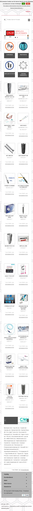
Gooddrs (16, 434)
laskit (16, 458)
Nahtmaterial (21, 441)
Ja (23, 3)
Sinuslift (24, 447)
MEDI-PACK (11, 438)
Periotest (18, 445)
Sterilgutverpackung (11, 449)
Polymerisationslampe (11, 447)
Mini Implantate (9, 441)
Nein (28, 3)
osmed (17, 460)
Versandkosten (9, 107)
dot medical (8, 458)
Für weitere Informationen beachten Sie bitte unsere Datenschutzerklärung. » (16, 7)
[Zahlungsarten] (23, 495)
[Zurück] (5, 420)
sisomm (7, 464)
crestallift (24, 455)
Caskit (23, 428)
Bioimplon (8, 428)
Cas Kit (16, 428)
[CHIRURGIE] (9, 46)
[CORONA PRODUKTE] (23, 65)
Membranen (21, 438)
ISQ (8, 436)
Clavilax (7, 430)
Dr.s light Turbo (12, 432)
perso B (22, 462)
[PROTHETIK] (23, 46)
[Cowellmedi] (25, 420)
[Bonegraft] (11, 420)
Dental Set (16, 430)
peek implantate (12, 462)
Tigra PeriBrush (10, 453)
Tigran (20, 453)
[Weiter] (28, 420)
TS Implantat (23, 451)
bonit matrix (14, 455)
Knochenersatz (17, 436)
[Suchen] (4, 19)
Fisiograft (8, 434)
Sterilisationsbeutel (11, 451)
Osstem (15, 443)
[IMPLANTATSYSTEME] (9, 65)
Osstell (7, 443)
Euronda (22, 432)
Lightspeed (9, 493)
